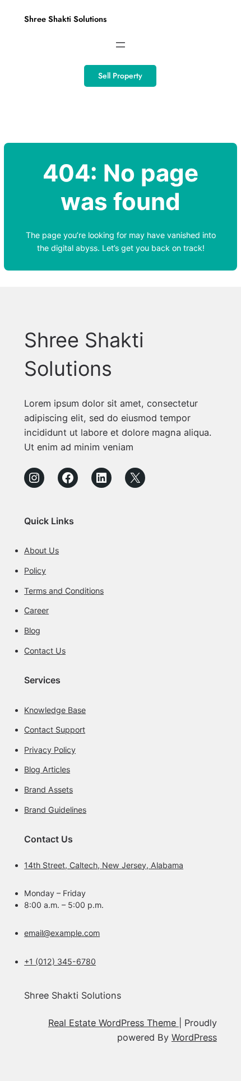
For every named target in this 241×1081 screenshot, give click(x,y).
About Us (41, 550)
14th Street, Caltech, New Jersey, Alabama (103, 865)
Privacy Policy (50, 749)
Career (36, 610)
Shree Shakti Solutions (65, 19)
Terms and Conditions (64, 590)
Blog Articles (47, 769)
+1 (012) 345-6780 (60, 961)
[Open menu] (120, 45)
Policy (35, 570)
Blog (32, 630)
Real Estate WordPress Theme (113, 1022)
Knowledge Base (55, 710)
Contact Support (54, 729)
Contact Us (45, 650)
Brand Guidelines (55, 809)
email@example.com (62, 933)
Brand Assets (48, 789)
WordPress (194, 1037)
